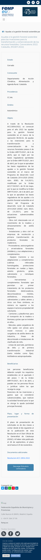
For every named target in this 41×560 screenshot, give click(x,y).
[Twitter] (2, 488)
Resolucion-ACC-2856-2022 (18, 458)
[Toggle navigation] (3, 19)
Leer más (6, 555)
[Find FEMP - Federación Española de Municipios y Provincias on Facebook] (11, 533)
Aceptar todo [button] (15, 555)
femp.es (4, 522)
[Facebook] (6, 488)
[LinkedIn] (16, 488)
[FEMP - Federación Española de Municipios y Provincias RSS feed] (4, 533)
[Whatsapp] (9, 488)
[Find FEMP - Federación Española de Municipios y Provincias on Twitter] (17, 533)
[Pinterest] (13, 488)
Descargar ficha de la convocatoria (20, 467)
